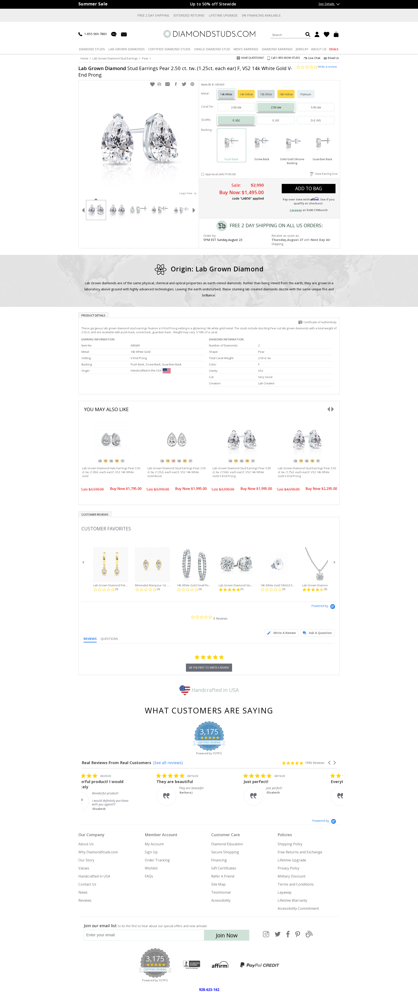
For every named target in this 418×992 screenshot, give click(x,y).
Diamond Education (227, 844)
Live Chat (314, 58)
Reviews (84, 900)
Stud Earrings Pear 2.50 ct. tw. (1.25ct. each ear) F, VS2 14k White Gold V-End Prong (185, 71)
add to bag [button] (308, 188)
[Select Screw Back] (261, 143)
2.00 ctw (236, 107)
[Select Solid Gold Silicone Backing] (292, 143)
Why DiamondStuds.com (98, 852)
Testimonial (221, 892)
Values (83, 868)
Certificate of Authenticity (319, 322)
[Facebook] (288, 936)
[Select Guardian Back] (322, 143)
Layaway (285, 892)
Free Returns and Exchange (300, 852)
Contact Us (87, 884)
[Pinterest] (297, 936)
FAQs (149, 876)
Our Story (86, 860)
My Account (154, 844)
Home (84, 58)
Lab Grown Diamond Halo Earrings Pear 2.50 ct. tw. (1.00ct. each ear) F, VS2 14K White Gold (111, 472)
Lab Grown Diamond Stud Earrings (115, 58)
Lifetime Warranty (292, 900)
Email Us (333, 57)
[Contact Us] (124, 34)
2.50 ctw (276, 107)
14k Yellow (246, 94)
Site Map (218, 884)
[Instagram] (266, 936)
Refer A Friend (222, 876)
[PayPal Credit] (259, 965)
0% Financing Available (261, 15)
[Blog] (309, 936)
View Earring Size (326, 174)
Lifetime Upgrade (223, 15)
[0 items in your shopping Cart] (337, 34)
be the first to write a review (209, 667)
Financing (219, 860)
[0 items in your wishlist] (326, 34)
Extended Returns (189, 15)
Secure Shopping (225, 852)
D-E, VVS (316, 120)
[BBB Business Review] (191, 965)
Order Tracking (157, 860)
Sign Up (151, 852)
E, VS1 (276, 120)
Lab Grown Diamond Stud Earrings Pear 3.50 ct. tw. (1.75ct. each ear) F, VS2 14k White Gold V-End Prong (307, 472)
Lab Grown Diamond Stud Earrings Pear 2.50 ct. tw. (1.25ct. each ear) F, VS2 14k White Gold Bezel (176, 472)
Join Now (227, 935)
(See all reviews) (168, 762)
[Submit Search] (308, 34)
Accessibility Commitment (298, 908)
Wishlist (151, 868)
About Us (86, 844)
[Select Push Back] (231, 143)
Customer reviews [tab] (94, 514)
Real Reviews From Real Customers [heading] (116, 763)
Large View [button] (186, 193)
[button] (152, 84)
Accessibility (221, 900)
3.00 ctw (316, 107)
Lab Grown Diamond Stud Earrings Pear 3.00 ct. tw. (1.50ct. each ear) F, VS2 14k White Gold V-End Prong (241, 472)
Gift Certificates (223, 868)
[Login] (317, 34)
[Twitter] (278, 936)
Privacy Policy (288, 868)
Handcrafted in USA (214, 689)
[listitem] (114, 792)
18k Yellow (286, 94)
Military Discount (291, 876)
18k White (266, 94)
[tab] (281, 633)
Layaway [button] (296, 210)
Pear (145, 58)
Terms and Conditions (296, 884)
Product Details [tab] (93, 315)
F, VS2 (236, 120)
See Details (327, 4)
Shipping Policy (290, 844)
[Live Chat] (113, 34)
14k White (226, 94)
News (83, 892)
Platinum (305, 94)
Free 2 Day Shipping (153, 15)
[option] (96, 209)
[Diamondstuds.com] (209, 33)
